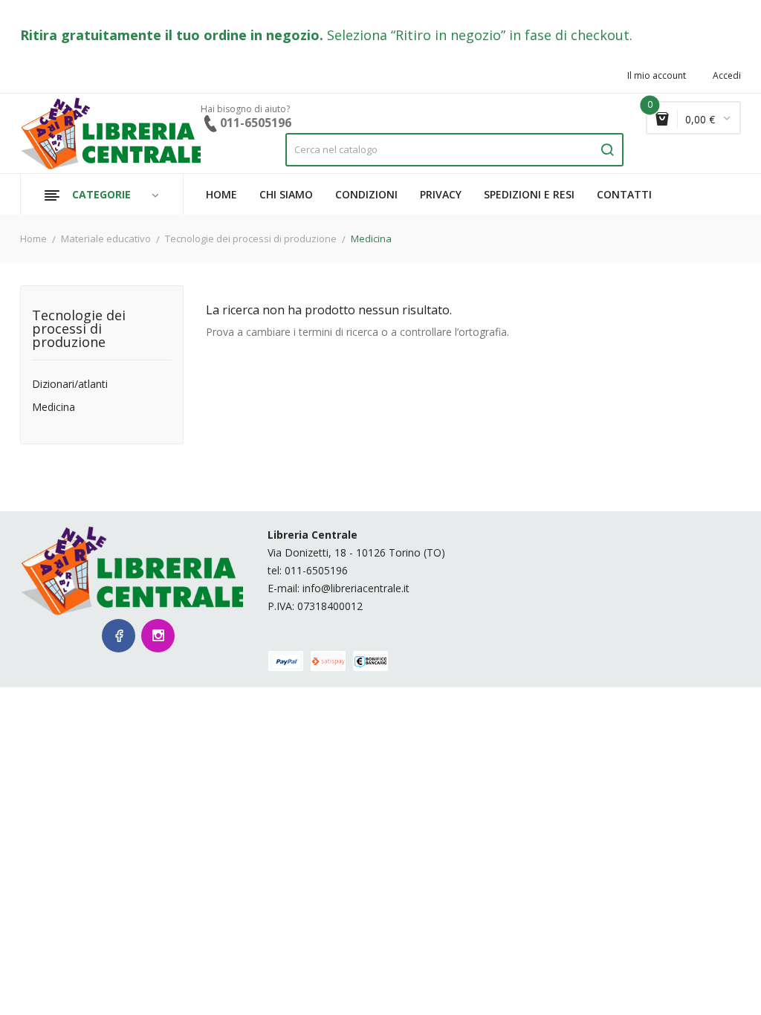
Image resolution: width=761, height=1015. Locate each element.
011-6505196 (316, 570)
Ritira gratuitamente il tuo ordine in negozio (170, 35)
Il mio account (656, 76)
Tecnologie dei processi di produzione (79, 329)
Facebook (118, 635)
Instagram (158, 635)
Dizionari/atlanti (70, 384)
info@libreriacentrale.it (355, 588)
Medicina (53, 407)
